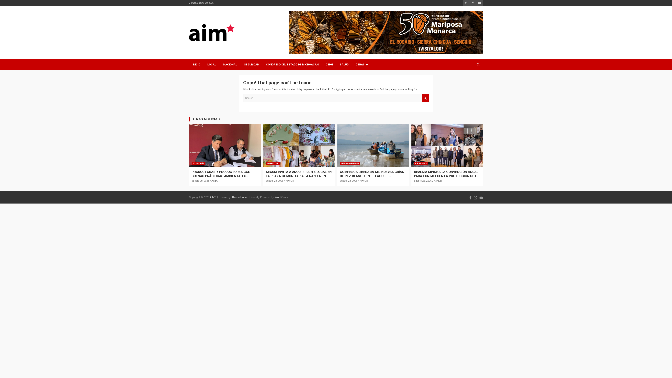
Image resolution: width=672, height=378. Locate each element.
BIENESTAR (273, 163)
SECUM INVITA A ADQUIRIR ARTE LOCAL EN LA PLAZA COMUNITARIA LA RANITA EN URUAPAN (299, 176)
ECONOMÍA (198, 163)
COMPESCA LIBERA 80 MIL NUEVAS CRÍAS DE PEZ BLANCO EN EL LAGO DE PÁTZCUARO (372, 176)
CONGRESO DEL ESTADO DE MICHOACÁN (292, 64)
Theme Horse (239, 197)
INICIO (196, 64)
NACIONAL (230, 64)
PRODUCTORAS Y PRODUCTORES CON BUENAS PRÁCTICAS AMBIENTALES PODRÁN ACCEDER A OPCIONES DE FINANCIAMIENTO (221, 178)
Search (425, 98)
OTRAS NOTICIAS (205, 119)
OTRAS (360, 64)
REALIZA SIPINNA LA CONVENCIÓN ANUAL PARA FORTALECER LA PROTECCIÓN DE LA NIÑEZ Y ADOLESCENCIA (446, 176)
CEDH (329, 64)
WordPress (281, 197)
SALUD (344, 64)
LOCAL (211, 64)
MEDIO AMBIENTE (350, 163)
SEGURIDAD (251, 64)
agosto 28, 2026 (200, 180)
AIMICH (215, 180)
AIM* (213, 197)
